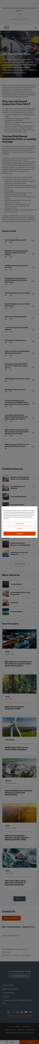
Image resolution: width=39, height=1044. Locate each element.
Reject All (19, 528)
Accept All (19, 533)
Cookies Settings (19, 523)
